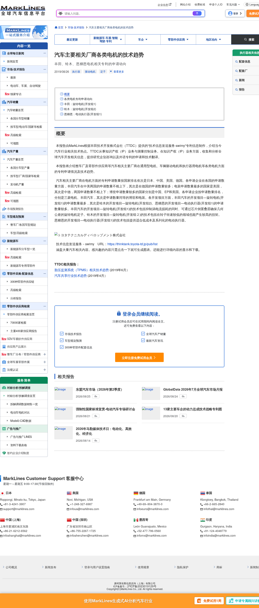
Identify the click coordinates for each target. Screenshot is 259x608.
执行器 (76, 71)
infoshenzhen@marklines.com (89, 535)
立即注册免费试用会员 (137, 358)
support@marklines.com (18, 509)
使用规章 (143, 567)
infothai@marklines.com (219, 509)
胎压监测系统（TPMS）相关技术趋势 (81, 269)
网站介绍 (185, 4)
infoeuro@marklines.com (153, 509)
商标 (219, 567)
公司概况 (11, 567)
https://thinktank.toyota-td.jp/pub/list (132, 244)
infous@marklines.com (84, 509)
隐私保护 (182, 567)
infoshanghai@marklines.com (22, 535)
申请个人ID (215, 4)
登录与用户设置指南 (97, 567)
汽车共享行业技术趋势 (70, 275)
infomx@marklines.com (152, 535)
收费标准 (200, 4)
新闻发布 (50, 567)
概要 (67, 94)
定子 (103, 71)
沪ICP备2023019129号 (141, 586)
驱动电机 (90, 71)
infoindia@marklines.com (220, 535)
